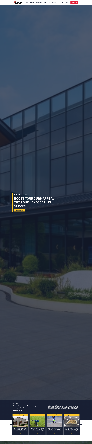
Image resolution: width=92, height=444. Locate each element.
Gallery (49, 2)
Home (27, 2)
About (45, 2)
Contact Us (54, 2)
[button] (1, 202)
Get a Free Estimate (19, 210)
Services (31, 2)
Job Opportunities (39, 2)
